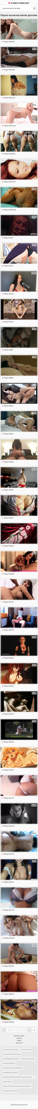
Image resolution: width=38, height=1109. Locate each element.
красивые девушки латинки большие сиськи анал (17, 1077)
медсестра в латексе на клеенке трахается (17, 1086)
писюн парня (7, 1081)
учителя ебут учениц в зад (11, 1054)
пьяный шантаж (26, 1049)
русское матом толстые (10, 1049)
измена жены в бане (27, 1059)
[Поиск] (34, 8)
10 (34, 1030)
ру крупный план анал (10, 1072)
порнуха (19, 1038)
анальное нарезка (9, 1063)
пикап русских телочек (10, 1091)
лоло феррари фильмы (11, 1059)
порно (19, 1040)
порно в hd (19, 1043)
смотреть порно (19, 1036)
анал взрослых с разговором (12, 1068)
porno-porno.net (19, 3)
